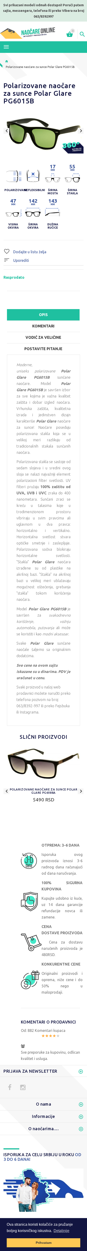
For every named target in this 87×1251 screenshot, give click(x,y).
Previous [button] (6, 131)
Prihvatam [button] (44, 1243)
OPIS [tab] (43, 315)
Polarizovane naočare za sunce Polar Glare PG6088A (43, 791)
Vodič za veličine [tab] (43, 337)
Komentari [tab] (43, 326)
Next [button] (81, 131)
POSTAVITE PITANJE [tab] (43, 349)
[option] (43, 134)
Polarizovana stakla (32, 462)
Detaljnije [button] (61, 1231)
